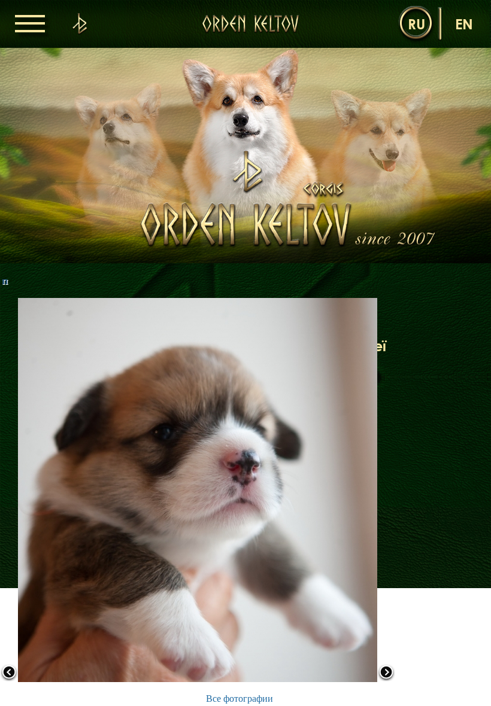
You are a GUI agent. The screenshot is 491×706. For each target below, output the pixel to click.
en (464, 23)
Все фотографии (239, 698)
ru (416, 23)
